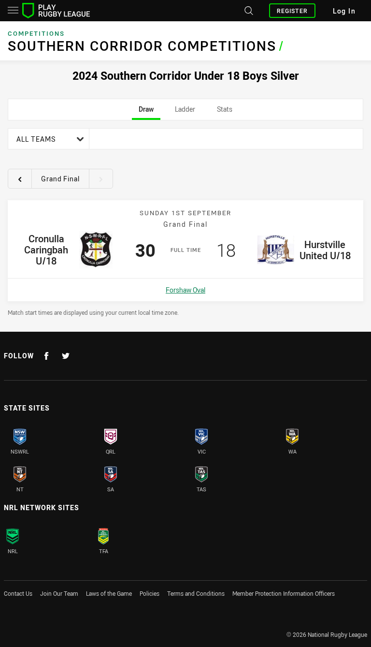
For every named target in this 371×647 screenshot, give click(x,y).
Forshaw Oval (185, 289)
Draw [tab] (146, 112)
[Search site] (247, 10)
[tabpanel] (185, 222)
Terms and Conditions (196, 593)
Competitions (36, 33)
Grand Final (60, 178)
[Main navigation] (13, 10)
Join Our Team (59, 593)
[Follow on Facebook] (46, 356)
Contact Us (18, 593)
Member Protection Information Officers (283, 593)
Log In (344, 10)
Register (292, 11)
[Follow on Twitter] (65, 356)
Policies (149, 593)
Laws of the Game (109, 593)
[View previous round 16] (19, 179)
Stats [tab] (224, 112)
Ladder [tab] (185, 112)
